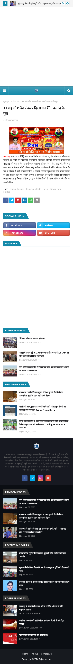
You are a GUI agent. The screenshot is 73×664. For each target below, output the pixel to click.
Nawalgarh (55, 189)
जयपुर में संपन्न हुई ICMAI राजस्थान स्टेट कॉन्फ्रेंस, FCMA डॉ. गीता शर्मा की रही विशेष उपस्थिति (44, 354)
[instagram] (19, 233)
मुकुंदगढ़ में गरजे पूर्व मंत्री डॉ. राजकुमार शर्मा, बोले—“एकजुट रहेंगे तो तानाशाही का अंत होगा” (42, 530)
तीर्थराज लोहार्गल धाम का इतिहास (32, 338)
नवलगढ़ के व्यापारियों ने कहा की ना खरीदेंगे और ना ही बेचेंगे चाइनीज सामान (41, 608)
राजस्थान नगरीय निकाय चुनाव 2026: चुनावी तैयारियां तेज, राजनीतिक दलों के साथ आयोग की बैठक (41, 394)
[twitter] (53, 225)
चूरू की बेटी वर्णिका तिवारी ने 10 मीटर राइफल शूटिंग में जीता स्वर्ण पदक (44, 569)
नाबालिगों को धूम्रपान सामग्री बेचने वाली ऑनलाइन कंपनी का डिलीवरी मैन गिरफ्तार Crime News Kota (42, 408)
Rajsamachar (12, 120)
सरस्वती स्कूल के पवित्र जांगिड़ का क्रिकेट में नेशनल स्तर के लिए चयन (44, 583)
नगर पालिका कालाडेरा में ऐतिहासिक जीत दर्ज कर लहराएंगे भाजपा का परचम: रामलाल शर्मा (44, 368)
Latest (45, 189)
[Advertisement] (36, 46)
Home (25, 653)
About (35, 653)
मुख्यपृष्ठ (6, 101)
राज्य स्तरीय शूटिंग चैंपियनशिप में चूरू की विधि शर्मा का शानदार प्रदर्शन (42, 555)
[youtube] (53, 233)
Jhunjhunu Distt (33, 189)
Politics (14, 101)
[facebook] (19, 225)
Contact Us (46, 653)
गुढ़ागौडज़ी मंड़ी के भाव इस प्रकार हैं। (33, 634)
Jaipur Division (17, 189)
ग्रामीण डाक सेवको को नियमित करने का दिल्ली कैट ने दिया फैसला (41, 622)
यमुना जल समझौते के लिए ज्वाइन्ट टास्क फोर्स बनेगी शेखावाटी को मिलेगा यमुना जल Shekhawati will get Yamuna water (43, 424)
